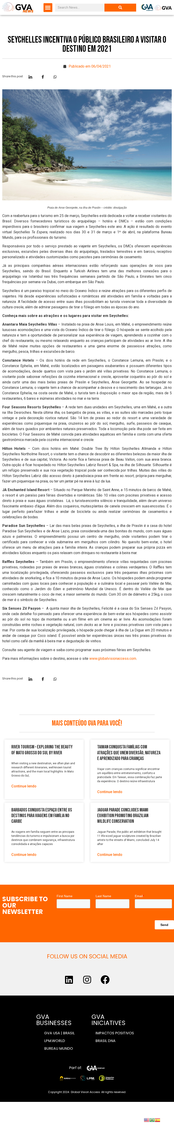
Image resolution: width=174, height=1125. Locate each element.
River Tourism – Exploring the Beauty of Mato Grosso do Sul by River (41, 749)
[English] (146, 1119)
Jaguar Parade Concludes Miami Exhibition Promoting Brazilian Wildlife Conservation (122, 815)
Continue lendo (23, 786)
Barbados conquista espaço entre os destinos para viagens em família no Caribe (41, 815)
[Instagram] (87, 979)
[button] (48, 7)
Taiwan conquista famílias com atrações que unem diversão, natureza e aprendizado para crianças (128, 752)
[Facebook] (105, 979)
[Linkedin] (68, 979)
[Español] (157, 1119)
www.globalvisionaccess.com (112, 658)
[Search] (120, 8)
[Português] (152, 1119)
